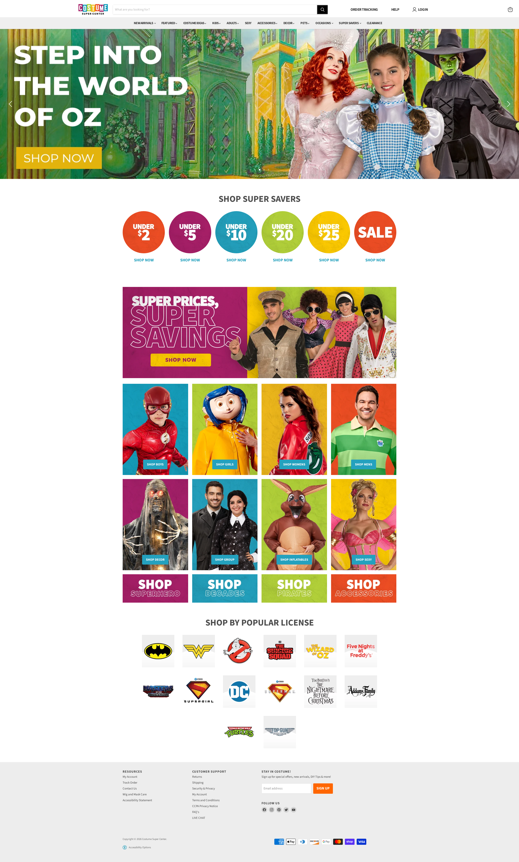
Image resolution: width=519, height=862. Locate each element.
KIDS (215, 23)
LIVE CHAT (198, 818)
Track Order (130, 783)
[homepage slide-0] (259, 332)
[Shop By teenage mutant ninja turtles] (239, 732)
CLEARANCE (374, 23)
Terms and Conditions (206, 800)
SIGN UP (323, 788)
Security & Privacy (203, 788)
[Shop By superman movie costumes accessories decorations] (280, 691)
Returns (197, 777)
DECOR (288, 23)
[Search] (322, 9)
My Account (130, 777)
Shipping (198, 783)
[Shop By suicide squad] (280, 651)
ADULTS (232, 23)
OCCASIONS (323, 23)
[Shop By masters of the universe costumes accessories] (158, 691)
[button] (125, 847)
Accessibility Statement (137, 800)
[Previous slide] (11, 104)
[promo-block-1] (155, 588)
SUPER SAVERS (349, 23)
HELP (395, 9)
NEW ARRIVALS (144, 23)
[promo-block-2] (225, 588)
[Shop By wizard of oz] (320, 651)
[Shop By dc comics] (239, 691)
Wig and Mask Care (135, 794)
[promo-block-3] (294, 588)
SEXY (248, 23)
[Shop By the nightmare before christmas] (320, 691)
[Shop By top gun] (280, 732)
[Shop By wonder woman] (198, 651)
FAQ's (195, 812)
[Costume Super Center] (93, 9)
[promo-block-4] (364, 588)
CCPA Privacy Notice (205, 806)
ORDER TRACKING (364, 9)
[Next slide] (508, 104)
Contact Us (130, 788)
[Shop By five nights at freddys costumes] (361, 651)
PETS (304, 23)
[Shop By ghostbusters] (239, 651)
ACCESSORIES (266, 23)
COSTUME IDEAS (194, 23)
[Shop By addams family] (361, 691)
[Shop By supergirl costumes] (198, 691)
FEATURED (168, 23)
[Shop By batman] (158, 651)
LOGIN (423, 9)
